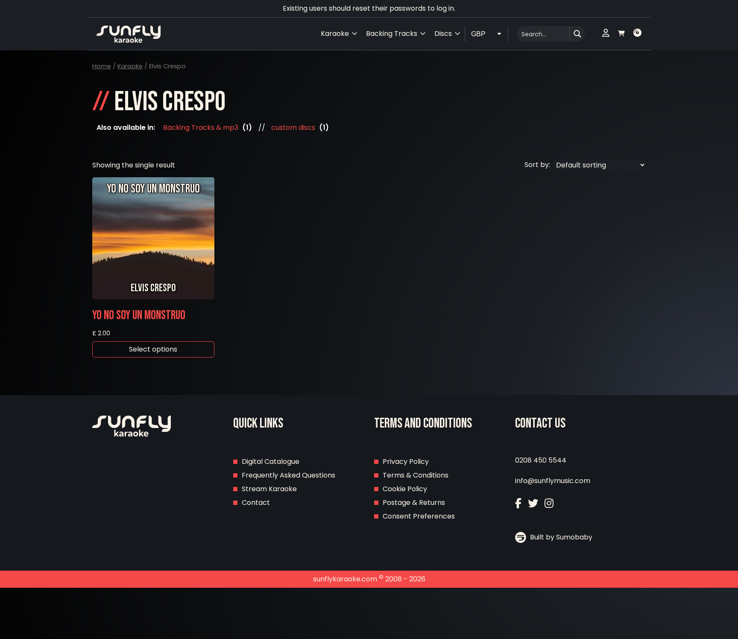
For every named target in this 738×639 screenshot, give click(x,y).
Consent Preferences (419, 516)
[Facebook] (518, 503)
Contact (256, 502)
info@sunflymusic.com (552, 481)
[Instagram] (549, 503)
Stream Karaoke (269, 489)
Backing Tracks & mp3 (200, 127)
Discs (443, 33)
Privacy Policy (406, 461)
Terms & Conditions (415, 475)
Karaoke (130, 66)
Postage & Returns (414, 502)
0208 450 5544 (540, 460)
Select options (153, 349)
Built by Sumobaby (560, 537)
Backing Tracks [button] (391, 33)
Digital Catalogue (270, 461)
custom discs (293, 127)
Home (101, 66)
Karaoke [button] (335, 33)
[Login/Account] (606, 33)
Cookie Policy (405, 489)
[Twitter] (533, 503)
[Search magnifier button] (577, 33)
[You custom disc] (637, 33)
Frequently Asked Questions (288, 475)
